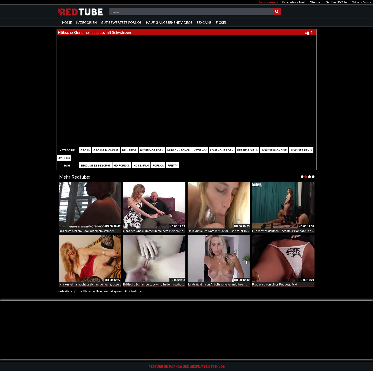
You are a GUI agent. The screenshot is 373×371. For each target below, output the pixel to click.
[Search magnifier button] (277, 11)
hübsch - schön (178, 150)
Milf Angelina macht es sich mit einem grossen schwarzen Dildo (101, 284)
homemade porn (152, 150)
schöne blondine (274, 150)
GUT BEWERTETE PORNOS (121, 22)
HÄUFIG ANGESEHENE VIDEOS (169, 22)
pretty (173, 165)
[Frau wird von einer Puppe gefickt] (283, 258)
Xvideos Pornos (361, 2)
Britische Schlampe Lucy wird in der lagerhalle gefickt (158, 284)
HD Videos (129, 150)
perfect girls (247, 150)
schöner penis (301, 150)
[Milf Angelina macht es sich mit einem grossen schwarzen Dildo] (90, 258)
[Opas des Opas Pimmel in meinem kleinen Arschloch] (154, 205)
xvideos (64, 158)
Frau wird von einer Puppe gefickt (274, 284)
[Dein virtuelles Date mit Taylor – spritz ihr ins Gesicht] (219, 205)
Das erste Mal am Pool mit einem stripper (86, 231)
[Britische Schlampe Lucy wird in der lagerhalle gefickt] (154, 258)
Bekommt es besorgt (95, 165)
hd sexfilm (141, 165)
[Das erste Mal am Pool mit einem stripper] (90, 205)
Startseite (63, 291)
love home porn (222, 150)
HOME (67, 22)
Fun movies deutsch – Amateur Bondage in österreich (288, 231)
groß (85, 150)
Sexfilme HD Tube (336, 2)
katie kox (200, 150)
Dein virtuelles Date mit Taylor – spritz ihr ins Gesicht (223, 231)
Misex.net (315, 2)
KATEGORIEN (86, 22)
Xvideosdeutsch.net (293, 2)
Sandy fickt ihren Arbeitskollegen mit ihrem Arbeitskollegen (227, 284)
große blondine (106, 150)
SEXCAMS (204, 22)
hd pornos (122, 165)
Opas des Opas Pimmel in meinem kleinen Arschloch (158, 231)
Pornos (158, 165)
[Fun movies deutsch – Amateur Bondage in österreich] (283, 205)
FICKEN (221, 22)
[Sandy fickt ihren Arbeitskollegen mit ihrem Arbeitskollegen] (219, 258)
